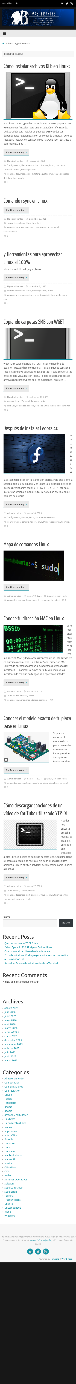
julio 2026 (10, 1012)
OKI (6, 1171)
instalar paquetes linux (42, 173)
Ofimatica (10, 1167)
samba (53, 405)
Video (50, 290)
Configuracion (13, 165)
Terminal (8, 169)
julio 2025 (10, 1052)
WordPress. (67, 1258)
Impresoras (10, 1131)
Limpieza (9, 1143)
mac (23, 700)
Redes (16, 695)
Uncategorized (28, 169)
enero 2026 (10, 1036)
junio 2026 (10, 1016)
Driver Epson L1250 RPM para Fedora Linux (28, 947)
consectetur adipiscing (41, 1240)
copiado (39, 405)
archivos (11, 405)
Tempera (55, 1258)
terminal (12, 178)
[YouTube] (61, 3)
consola (10, 173)
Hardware (9, 1119)
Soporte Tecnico (13, 1187)
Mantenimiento (13, 1155)
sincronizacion (42, 227)
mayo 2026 (10, 1020)
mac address (32, 700)
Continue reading (15, 152)
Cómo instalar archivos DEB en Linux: (37, 66)
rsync (32, 227)
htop (37, 295)
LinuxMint (60, 165)
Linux (51, 165)
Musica (16, 890)
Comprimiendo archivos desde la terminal (27, 951)
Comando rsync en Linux (26, 201)
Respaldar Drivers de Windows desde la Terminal (31, 963)
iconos (8, 1127)
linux (56, 173)
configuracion (14, 521)
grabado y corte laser (16, 1115)
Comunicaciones (13, 1086)
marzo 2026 (10, 1028)
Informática (10, 1135)
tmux (6, 299)
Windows (9, 1215)
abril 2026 (10, 1024)
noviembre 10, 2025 (38, 397)
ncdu (58, 295)
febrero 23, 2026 (37, 161)
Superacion (10, 1191)
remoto (24, 227)
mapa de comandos (41, 600)
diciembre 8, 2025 (37, 218)
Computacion (11, 1082)
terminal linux (61, 894)
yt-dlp (28, 899)
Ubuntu (16, 169)
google (8, 1111)
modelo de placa (40, 783)
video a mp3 (9, 899)
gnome (8, 1106)
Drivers (8, 1094)
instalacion (25, 173)
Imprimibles (7, 3)
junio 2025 (10, 1056)
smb (59, 405)
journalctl (44, 295)
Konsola (44, 165)
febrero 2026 (11, 1032)
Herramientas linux (30, 165)
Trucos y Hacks (38, 401)
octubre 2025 (11, 1048)
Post (45, 521)
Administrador (14, 513)
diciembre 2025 (13, 1040)
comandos (21, 405)
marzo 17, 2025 (34, 778)
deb (17, 173)
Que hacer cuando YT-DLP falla (21, 943)
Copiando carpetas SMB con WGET (34, 322)
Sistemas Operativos (45, 517)
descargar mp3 (23, 894)
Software (9, 1183)
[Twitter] (66, 3)
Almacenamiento (14, 1078)
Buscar (6, 917)
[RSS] (71, 3)
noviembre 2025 (13, 1044)
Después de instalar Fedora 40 (31, 428)
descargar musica (39, 894)
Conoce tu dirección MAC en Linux (34, 618)
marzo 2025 (10, 1060)
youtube (20, 899)
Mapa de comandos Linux (26, 544)
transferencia (10, 231)
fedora (33, 521)
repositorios (54, 521)
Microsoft (9, 1159)
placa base (54, 783)
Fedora (24, 517)
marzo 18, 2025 (34, 513)
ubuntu (21, 178)
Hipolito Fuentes (15, 161)
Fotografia (10, 1102)
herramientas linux (25, 295)
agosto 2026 (11, 1008)
